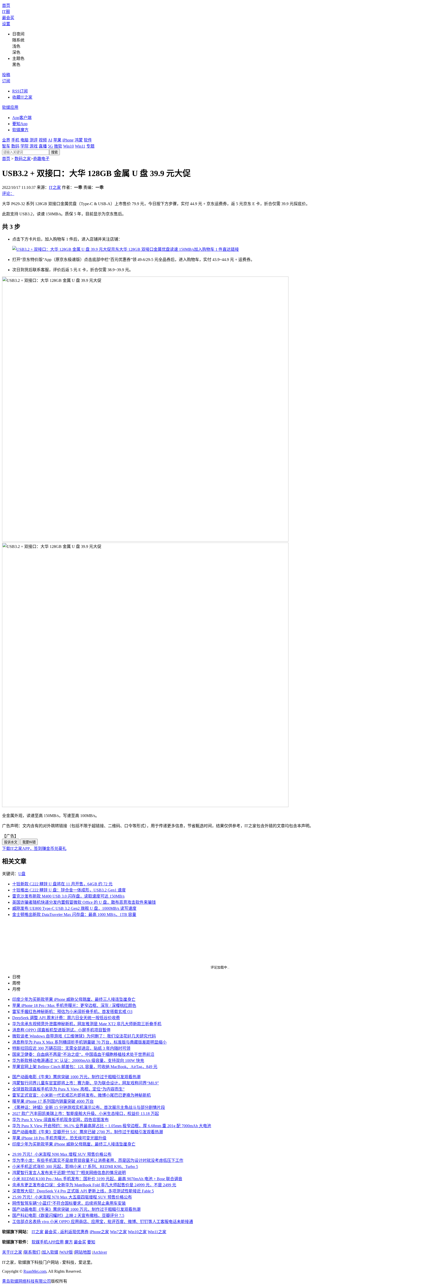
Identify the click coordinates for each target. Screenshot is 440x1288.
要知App (20, 124)
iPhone (68, 140)
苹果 (57, 140)
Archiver (100, 1252)
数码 (15, 146)
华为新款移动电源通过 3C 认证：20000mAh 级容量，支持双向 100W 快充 (78, 1060)
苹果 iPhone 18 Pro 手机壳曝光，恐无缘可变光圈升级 (59, 1138)
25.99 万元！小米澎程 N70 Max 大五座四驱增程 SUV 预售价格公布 (72, 1197)
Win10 (68, 146)
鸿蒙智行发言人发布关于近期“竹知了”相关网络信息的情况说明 (69, 1173)
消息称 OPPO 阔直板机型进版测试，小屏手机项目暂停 (61, 1030)
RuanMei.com (34, 1271)
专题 (90, 146)
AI (50, 140)
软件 (88, 140)
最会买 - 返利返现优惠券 (67, 1232)
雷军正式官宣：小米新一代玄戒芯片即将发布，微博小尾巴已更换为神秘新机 (81, 1095)
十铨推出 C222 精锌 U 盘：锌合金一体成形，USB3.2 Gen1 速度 (69, 890)
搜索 (54, 152)
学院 (24, 146)
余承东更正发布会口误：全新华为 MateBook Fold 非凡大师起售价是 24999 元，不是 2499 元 (94, 1185)
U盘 (21, 874)
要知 (91, 1242)
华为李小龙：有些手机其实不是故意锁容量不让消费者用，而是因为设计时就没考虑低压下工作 (97, 1160)
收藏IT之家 (22, 97)
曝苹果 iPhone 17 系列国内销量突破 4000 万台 (53, 1101)
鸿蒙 (79, 140)
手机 (15, 140)
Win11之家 (157, 1232)
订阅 (6, 81)
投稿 (6, 75)
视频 (43, 140)
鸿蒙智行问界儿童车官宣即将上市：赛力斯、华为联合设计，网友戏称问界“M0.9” (85, 1083)
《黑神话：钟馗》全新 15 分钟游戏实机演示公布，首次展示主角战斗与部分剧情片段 (88, 1107)
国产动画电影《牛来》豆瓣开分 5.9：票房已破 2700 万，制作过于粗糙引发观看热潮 (87, 1132)
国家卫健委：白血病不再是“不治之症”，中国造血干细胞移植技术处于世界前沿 (83, 1054)
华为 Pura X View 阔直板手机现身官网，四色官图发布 (60, 1120)
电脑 (24, 140)
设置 (6, 24)
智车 (6, 146)
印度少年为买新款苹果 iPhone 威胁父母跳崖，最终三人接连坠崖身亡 (73, 999)
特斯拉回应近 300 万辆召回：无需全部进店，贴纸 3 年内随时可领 (71, 1048)
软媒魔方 (20, 130)
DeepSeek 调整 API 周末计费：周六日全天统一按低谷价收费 (66, 1018)
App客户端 (22, 117)
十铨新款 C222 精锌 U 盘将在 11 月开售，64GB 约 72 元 (62, 884)
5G (50, 146)
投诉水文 (10, 842)
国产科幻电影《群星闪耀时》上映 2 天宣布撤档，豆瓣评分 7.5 (68, 1215)
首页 (6, 5)
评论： (8, 193)
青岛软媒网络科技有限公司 (26, 1281)
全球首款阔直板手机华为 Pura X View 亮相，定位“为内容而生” (68, 1089)
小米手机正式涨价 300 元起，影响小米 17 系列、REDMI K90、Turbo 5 (75, 1166)
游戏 (34, 146)
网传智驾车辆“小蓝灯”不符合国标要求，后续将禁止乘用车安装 (69, 1203)
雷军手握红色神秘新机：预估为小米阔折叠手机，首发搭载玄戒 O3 (72, 1011)
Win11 (80, 146)
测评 (34, 140)
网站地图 (83, 1252)
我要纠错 (29, 842)
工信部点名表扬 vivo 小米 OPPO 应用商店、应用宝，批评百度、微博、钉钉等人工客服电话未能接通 (102, 1221)
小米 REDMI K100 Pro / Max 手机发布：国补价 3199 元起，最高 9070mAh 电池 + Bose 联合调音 (97, 1179)
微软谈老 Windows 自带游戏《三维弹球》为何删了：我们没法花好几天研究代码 (84, 1036)
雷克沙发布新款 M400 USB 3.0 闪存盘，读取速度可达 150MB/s (68, 896)
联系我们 (32, 1252)
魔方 (69, 1242)
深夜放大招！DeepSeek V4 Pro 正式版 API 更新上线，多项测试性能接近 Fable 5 (83, 1191)
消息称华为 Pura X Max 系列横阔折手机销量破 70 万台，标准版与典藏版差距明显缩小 (89, 1042)
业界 (6, 140)
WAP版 (66, 1252)
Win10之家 (137, 1232)
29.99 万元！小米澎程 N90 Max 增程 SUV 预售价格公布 (62, 1154)
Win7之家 (118, 1232)
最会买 (8, 18)
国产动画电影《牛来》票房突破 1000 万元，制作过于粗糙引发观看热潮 (76, 1077)
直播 (43, 146)
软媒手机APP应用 (48, 1242)
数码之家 (23, 158)
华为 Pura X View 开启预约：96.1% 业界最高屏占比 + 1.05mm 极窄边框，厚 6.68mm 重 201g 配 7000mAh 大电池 (111, 1126)
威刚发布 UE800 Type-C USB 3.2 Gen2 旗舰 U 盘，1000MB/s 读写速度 (74, 908)
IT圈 (6, 11)
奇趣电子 (41, 158)
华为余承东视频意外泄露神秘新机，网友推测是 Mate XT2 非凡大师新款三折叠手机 (86, 1024)
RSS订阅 (20, 91)
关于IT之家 (12, 1252)
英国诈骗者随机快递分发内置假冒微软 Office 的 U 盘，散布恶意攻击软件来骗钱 (84, 902)
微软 (58, 146)
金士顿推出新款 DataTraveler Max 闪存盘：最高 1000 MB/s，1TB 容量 (74, 914)
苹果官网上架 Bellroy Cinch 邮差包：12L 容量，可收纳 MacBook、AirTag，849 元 (84, 1066)
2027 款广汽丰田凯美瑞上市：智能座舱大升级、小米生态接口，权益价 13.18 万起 (85, 1113)
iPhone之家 (99, 1232)
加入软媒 (50, 1252)
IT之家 (55, 187)
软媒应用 (10, 107)
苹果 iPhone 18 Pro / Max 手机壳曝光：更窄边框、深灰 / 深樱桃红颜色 (74, 1005)
